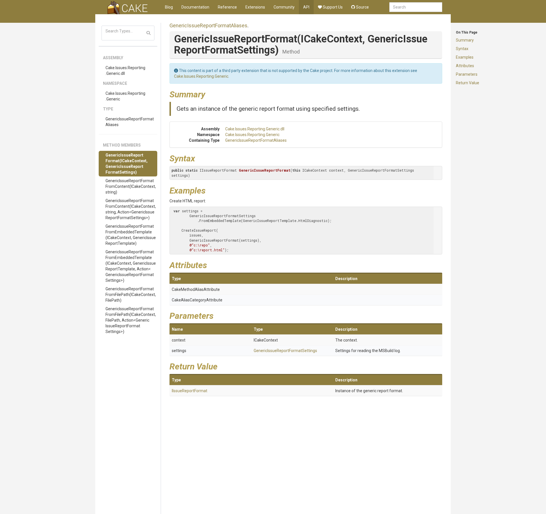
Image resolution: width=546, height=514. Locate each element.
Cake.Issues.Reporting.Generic (125, 96)
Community (284, 7)
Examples (464, 57)
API (306, 7)
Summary (465, 40)
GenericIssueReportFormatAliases (130, 122)
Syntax (462, 48)
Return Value (467, 83)
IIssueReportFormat (189, 390)
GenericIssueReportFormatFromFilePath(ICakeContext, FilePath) (131, 295)
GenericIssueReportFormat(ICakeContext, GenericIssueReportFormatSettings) (127, 163)
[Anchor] (209, 93)
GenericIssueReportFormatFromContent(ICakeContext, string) (131, 186)
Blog (169, 7)
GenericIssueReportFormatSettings (285, 350)
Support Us (332, 7)
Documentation (195, 7)
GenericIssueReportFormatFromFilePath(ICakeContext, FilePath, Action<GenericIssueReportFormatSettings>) (131, 320)
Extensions (255, 7)
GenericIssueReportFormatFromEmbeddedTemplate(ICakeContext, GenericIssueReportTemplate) (131, 235)
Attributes (465, 65)
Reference (227, 7)
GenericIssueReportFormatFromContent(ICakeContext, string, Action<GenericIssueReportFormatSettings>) (131, 209)
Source (362, 7)
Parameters (466, 74)
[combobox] (415, 7)
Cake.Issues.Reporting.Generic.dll (125, 70)
